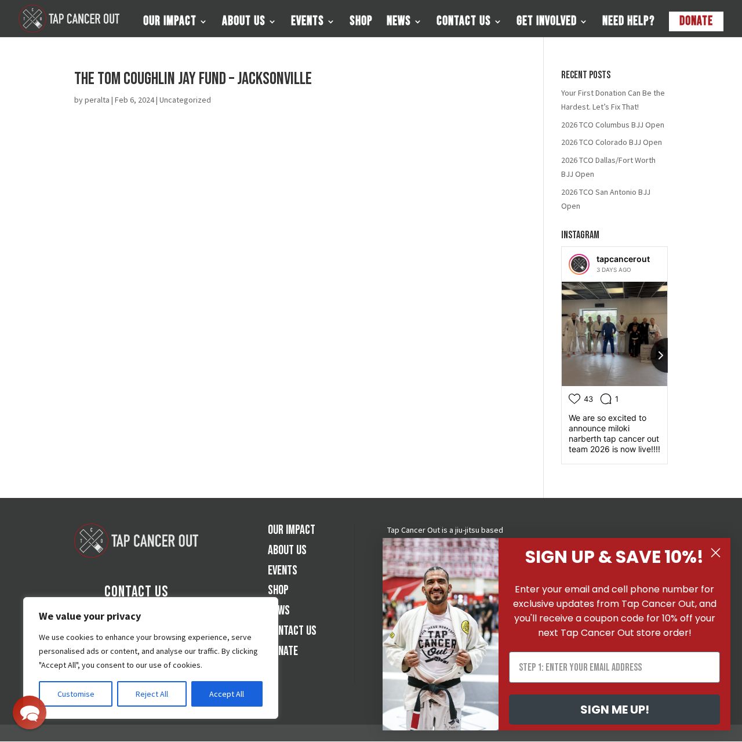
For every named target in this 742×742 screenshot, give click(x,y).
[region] (150, 658)
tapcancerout (623, 259)
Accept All (226, 694)
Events (307, 23)
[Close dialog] (715, 553)
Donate (696, 21)
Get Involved (547, 23)
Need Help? (628, 23)
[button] (29, 712)
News (399, 23)
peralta (97, 99)
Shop (361, 23)
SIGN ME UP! (614, 709)
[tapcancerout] (579, 264)
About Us (243, 23)
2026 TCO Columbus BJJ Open (612, 124)
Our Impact (170, 23)
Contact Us (464, 23)
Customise (75, 694)
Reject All (152, 694)
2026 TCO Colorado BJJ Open (611, 142)
